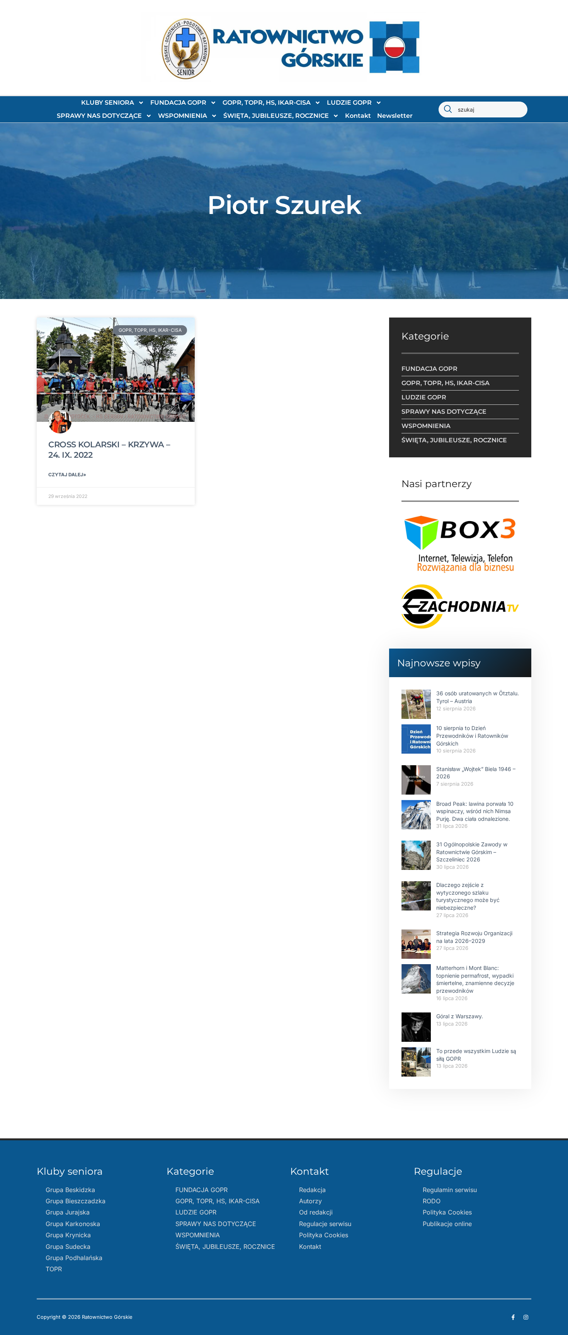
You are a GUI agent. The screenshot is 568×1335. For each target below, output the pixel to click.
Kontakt (358, 115)
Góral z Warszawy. (459, 1016)
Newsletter (395, 115)
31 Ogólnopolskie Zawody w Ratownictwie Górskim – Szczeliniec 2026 (471, 852)
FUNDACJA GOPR (178, 102)
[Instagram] (525, 1317)
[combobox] (483, 109)
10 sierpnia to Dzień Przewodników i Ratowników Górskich (472, 735)
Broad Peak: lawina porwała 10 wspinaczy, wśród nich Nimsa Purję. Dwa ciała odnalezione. (475, 811)
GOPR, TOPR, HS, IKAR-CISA (267, 102)
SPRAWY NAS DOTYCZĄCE (99, 115)
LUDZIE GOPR (349, 102)
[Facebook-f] (513, 1317)
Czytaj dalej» (67, 474)
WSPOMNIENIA (182, 115)
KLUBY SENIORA (107, 102)
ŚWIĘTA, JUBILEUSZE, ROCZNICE (276, 115)
